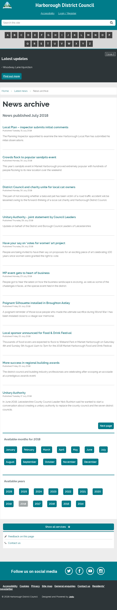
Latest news (21, 91)
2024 (39, 491)
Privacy (35, 586)
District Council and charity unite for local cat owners (39, 187)
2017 (38, 503)
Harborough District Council (64, 5)
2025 (24, 491)
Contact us (14, 543)
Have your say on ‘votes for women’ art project (34, 243)
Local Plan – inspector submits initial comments (35, 127)
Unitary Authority (14, 393)
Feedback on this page (21, 536)
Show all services (55, 526)
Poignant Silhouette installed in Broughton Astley (36, 303)
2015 (66, 503)
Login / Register (67, 13)
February (29, 449)
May (75, 449)
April (61, 449)
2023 (53, 491)
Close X (110, 54)
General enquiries (64, 586)
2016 (52, 503)
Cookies (24, 586)
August (10, 461)
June (89, 449)
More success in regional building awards (31, 363)
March (46, 449)
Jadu (71, 596)
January (10, 449)
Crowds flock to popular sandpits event (29, 157)
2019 (9, 503)
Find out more (11, 76)
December (90, 461)
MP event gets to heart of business (26, 273)
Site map (47, 586)
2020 (97, 491)
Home (5, 91)
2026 (9, 491)
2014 (80, 503)
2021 (83, 491)
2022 (68, 491)
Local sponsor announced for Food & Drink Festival (37, 333)
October (50, 461)
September (29, 461)
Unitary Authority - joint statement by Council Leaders (39, 217)
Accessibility (48, 13)
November (69, 461)
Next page (106, 425)
